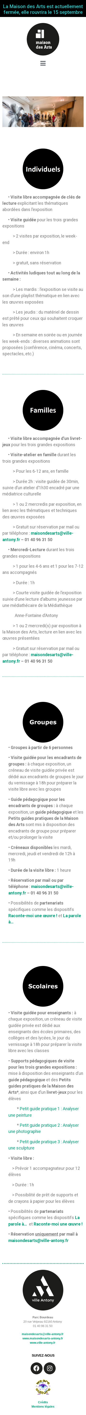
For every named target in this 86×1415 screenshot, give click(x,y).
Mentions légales (43, 1406)
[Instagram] (50, 1368)
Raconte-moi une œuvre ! (32, 915)
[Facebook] (37, 1368)
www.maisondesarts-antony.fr (42, 1338)
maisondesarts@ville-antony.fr (38, 1240)
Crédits (43, 1402)
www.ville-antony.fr (42, 1342)
